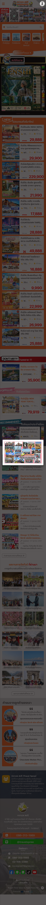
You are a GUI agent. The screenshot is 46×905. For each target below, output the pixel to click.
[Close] (43, 439)
